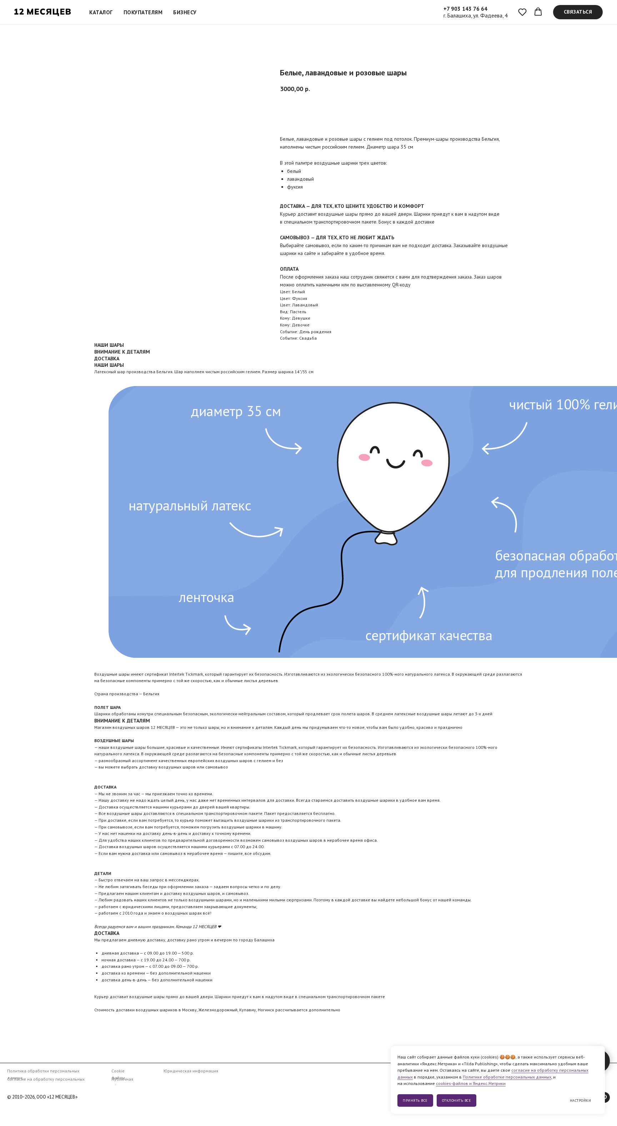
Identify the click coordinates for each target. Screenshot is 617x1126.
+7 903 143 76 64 (465, 8)
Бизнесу (185, 12)
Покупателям (143, 12)
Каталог (101, 12)
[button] (522, 11)
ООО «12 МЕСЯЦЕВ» (56, 1097)
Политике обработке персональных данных (507, 1077)
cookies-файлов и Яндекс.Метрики (471, 1083)
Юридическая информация (191, 1071)
